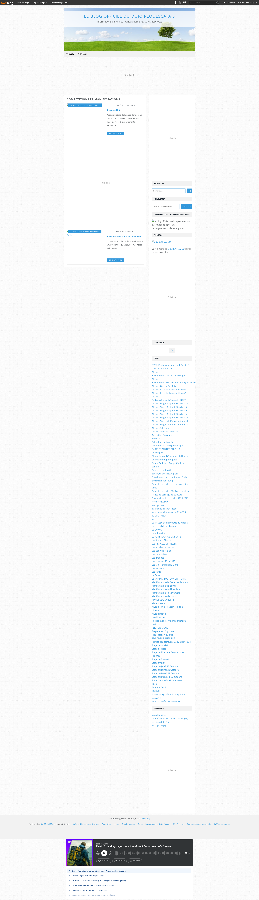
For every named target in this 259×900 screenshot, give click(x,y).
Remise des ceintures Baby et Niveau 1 (171, 641)
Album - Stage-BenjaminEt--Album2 (169, 407)
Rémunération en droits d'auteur (157, 824)
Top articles (106, 824)
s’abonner (105, 861)
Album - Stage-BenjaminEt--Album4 (169, 414)
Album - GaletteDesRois (164, 386)
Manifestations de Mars (164, 596)
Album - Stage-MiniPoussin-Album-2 (170, 424)
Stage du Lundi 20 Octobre (165, 669)
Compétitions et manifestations (95, 105)
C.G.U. (140, 824)
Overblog (145, 818)
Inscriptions (158, 505)
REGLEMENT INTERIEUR (163, 638)
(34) (159, 715)
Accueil (70, 54)
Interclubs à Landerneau (164, 508)
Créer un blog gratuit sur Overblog (86, 824)
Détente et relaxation (162, 470)
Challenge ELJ (158, 452)
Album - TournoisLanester (165, 431)
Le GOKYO (157, 529)
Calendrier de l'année (162, 442)
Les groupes (158, 557)
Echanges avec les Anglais (165, 473)
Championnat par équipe (164, 459)
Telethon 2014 (159, 687)
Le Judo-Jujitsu (159, 533)
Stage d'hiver (158, 662)
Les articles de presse (163, 547)
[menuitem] (70, 54)
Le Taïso (156, 575)
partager (121, 861)
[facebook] (175, 2)
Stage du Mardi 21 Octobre (165, 673)
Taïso (154, 683)
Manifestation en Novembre (166, 592)
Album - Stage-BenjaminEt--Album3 (169, 410)
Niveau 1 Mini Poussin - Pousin (167, 606)
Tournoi (156, 690)
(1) (159, 725)
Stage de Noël (114, 110)
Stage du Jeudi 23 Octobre (165, 666)
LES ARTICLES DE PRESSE (164, 543)
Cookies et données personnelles (199, 824)
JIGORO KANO (159, 515)
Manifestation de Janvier (164, 585)
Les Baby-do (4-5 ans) (162, 550)
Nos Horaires (158, 617)
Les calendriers (159, 554)
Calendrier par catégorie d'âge (167, 445)
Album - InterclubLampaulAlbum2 (169, 393)
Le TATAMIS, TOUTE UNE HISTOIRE (169, 578)
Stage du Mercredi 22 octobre (167, 676)
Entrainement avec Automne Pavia (125, 236)
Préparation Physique (163, 631)
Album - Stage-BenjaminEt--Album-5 (170, 417)
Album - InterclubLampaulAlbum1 (169, 389)
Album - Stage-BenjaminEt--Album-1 (170, 403)
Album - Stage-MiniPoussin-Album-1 (170, 421)
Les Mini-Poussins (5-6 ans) (165, 564)
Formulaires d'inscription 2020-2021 (170, 498)
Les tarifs (156, 571)
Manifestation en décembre (166, 589)
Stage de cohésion (161, 645)
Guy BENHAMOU (176, 248)
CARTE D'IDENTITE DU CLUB (166, 449)
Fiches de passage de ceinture (167, 494)
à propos (136, 861)
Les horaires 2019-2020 (163, 561)
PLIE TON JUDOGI (160, 627)
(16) (170, 718)
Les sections (158, 568)
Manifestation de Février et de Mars (170, 582)
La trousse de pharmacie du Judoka (170, 522)
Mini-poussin (158, 603)
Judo (154, 519)
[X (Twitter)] (180, 2)
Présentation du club (162, 634)
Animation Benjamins (162, 435)
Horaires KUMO (160, 501)
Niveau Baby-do (160, 613)
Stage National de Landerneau (167, 680)
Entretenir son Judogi (162, 480)
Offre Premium (178, 824)
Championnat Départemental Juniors (170, 456)
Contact (82, 54)
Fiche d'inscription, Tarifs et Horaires (170, 491)
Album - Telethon (160, 428)
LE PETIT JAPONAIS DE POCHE (166, 536)
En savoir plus (115, 134)
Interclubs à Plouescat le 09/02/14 (169, 512)
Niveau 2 (156, 610)
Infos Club (75, 105)
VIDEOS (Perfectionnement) (166, 701)
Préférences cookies (222, 824)
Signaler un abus (128, 824)
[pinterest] (184, 2)
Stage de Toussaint (161, 659)
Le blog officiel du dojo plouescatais (129, 16)
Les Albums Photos (161, 540)
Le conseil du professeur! (164, 526)
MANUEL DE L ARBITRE (163, 599)
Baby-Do (156, 438)
